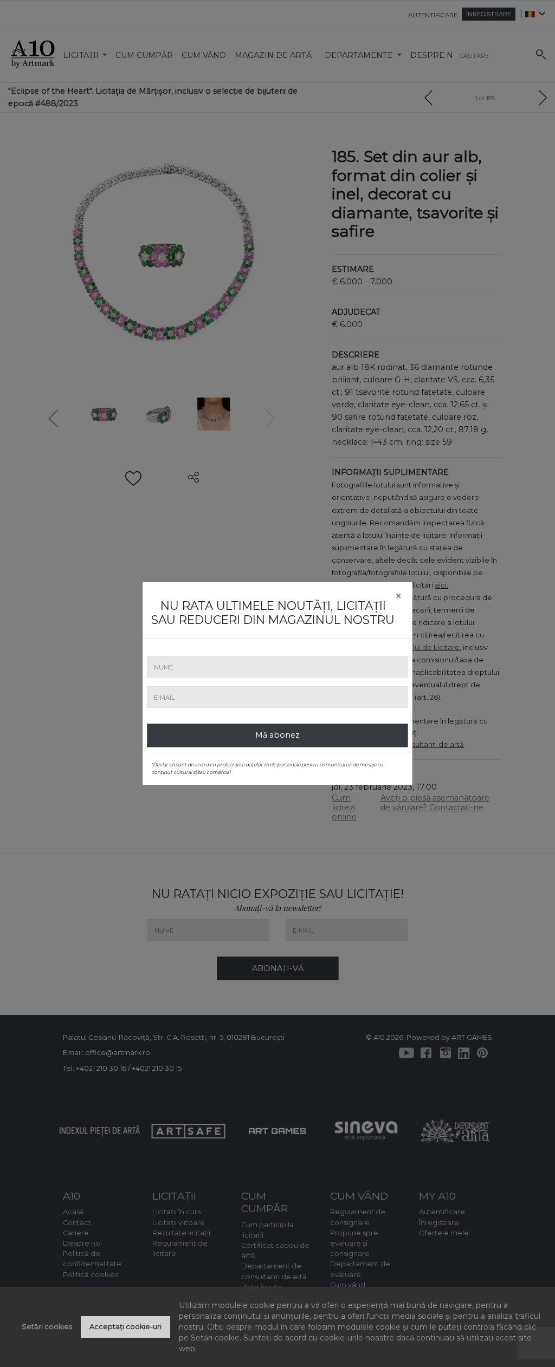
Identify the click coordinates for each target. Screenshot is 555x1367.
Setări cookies (47, 1327)
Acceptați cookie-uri (125, 1327)
